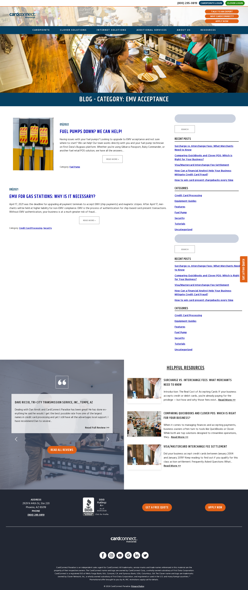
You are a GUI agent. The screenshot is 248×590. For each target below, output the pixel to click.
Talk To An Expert (222, 11)
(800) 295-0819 (187, 3)
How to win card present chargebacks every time (204, 180)
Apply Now (221, 21)
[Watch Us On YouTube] (120, 556)
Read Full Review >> (97, 427)
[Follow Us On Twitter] (145, 556)
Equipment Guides (185, 201)
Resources (208, 30)
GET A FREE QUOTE (157, 507)
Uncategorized (183, 229)
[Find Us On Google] (128, 556)
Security (47, 228)
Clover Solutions (73, 30)
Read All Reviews (62, 450)
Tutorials (180, 224)
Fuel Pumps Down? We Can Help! (91, 131)
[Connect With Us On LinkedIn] (136, 556)
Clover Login (235, 3)
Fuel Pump (75, 166)
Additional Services (151, 30)
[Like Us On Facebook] (103, 556)
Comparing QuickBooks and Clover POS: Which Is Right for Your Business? (203, 157)
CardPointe (41, 30)
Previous (16, 439)
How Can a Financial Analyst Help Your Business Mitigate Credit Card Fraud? (203, 172)
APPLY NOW (215, 507)
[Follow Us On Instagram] (111, 556)
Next (108, 439)
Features (180, 207)
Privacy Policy (137, 586)
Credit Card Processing (30, 228)
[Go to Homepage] (23, 15)
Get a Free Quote (243, 269)
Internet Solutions (111, 30)
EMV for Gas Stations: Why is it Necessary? (52, 196)
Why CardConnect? (222, 16)
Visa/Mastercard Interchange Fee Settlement (202, 165)
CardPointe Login (211, 3)
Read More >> (227, 400)
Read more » (112, 159)
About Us (183, 30)
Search (184, 129)
